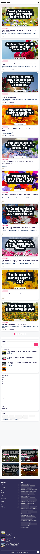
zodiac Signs (5, 28)
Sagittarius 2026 (12, 417)
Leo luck (34, 501)
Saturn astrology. (19, 417)
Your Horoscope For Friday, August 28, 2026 (14, 324)
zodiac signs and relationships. (25, 522)
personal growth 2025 (24, 508)
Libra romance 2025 (31, 503)
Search (4, 341)
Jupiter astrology (23, 501)
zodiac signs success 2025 (25, 525)
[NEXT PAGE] (25, 334)
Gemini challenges (32, 498)
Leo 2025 (29, 501)
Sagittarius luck (30, 510)
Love (2, 496)
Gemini (3, 387)
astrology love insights (24, 491)
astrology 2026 (29, 487)
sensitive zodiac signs (24, 515)
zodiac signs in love (15, 419)
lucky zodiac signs (5, 417)
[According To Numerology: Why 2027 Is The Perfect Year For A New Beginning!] (4, 353)
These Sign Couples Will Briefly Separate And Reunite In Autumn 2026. (28, 472)
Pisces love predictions (33, 508)
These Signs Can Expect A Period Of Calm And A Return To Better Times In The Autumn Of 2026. (22, 363)
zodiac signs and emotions (32, 520)
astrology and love (24, 489)
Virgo (3, 406)
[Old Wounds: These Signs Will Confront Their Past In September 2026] (4, 358)
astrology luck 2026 (33, 491)
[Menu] (38, 2)
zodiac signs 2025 (24, 520)
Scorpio (3, 400)
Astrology (4, 379)
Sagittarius (4, 398)
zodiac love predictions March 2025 (26, 518)
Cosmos (3, 385)
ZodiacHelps (5, 2)
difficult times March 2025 (25, 496)
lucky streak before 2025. (25, 506)
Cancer (3, 381)
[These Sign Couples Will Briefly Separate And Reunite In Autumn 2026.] (4, 369)
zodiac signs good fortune (7, 419)
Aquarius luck (23, 487)
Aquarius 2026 (32, 486)
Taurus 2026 (25, 417)
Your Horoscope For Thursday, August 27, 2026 (15, 293)
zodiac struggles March (24, 527)
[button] (25, 334)
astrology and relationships (33, 489)
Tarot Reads (4, 402)
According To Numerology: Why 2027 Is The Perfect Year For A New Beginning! (22, 351)
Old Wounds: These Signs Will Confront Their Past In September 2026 (20, 357)
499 (23, 333)
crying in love (33, 494)
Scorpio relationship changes (25, 513)
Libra (3, 391)
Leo (3, 389)
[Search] (36, 344)
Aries (3, 377)
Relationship (3, 498)
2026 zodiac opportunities (25, 484)
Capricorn (4, 383)
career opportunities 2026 (25, 494)
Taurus (3, 404)
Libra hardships (23, 503)
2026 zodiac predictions (25, 486)
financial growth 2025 (24, 498)
